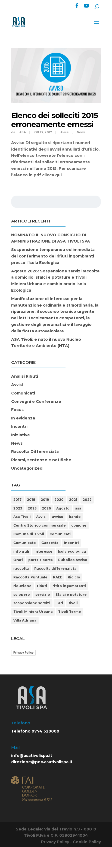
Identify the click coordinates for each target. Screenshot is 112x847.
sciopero (21, 595)
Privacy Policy (23, 652)
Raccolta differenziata (55, 568)
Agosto (63, 508)
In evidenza (23, 418)
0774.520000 (45, 731)
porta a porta (40, 560)
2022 (87, 500)
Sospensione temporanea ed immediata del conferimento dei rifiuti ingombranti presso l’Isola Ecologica (53, 256)
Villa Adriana (24, 620)
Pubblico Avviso (72, 560)
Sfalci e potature (71, 595)
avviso (57, 517)
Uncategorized (26, 468)
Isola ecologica (72, 551)
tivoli (73, 603)
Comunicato (24, 543)
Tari (59, 603)
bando (75, 517)
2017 (17, 500)
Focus (17, 409)
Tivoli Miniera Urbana (33, 612)
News (81, 132)
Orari (18, 560)
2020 (59, 500)
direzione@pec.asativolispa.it (42, 761)
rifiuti (42, 586)
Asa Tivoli (22, 517)
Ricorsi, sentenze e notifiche (41, 459)
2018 (31, 500)
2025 (32, 508)
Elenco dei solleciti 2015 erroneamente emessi (54, 120)
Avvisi (64, 132)
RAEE (57, 577)
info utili (21, 551)
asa (78, 508)
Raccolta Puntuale (30, 577)
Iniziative (20, 434)
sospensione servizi (31, 603)
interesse (43, 551)
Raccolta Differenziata (35, 451)
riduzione (22, 586)
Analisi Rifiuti (24, 376)
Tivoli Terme (69, 612)
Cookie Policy (87, 841)
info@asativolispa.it (31, 755)
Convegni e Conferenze (36, 401)
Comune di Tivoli (28, 534)
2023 (17, 508)
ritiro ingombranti (69, 586)
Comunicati (23, 393)
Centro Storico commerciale (39, 525)
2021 (73, 500)
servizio (42, 595)
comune (78, 525)
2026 (46, 508)
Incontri (19, 426)
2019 (45, 500)
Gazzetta (49, 543)
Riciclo (74, 577)
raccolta (21, 568)
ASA (22, 132)
